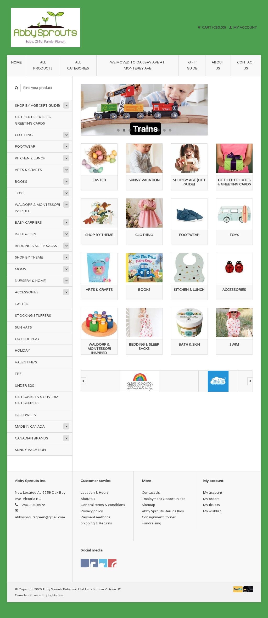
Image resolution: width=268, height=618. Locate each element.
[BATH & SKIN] (189, 322)
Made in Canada (30, 426)
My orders (211, 499)
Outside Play (27, 339)
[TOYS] (234, 213)
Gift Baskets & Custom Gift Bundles (36, 400)
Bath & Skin (25, 234)
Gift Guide (192, 65)
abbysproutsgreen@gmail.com (40, 517)
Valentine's (26, 362)
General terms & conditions (103, 505)
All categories (78, 65)
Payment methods (95, 517)
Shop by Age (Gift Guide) (37, 105)
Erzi (19, 374)
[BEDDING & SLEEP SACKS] (144, 322)
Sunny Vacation (30, 450)
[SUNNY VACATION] (144, 158)
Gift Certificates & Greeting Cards (33, 120)
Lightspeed (56, 595)
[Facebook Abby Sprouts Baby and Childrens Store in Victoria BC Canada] (85, 563)
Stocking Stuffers (33, 315)
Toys (20, 193)
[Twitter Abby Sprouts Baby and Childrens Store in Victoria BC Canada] (94, 563)
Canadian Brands (31, 438)
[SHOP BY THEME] (99, 213)
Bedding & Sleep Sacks (36, 246)
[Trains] (144, 109)
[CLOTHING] (144, 213)
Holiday (22, 350)
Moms (20, 269)
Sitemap (148, 505)
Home (16, 62)
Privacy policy (92, 511)
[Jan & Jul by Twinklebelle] (218, 381)
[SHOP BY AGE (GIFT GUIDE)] (189, 158)
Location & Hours (95, 492)
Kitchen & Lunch (30, 158)
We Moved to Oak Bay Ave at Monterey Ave (137, 65)
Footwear (25, 146)
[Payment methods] (238, 589)
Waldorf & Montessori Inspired (37, 207)
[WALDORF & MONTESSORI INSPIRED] (99, 322)
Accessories (26, 292)
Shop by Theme (29, 257)
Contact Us (245, 65)
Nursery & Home (30, 280)
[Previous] (83, 381)
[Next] (250, 381)
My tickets (211, 505)
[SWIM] (234, 322)
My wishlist (212, 511)
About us (218, 65)
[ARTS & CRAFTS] (99, 267)
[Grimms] (139, 381)
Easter (21, 304)
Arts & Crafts (28, 170)
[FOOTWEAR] (189, 213)
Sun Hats (23, 327)
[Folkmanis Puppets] (100, 381)
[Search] (17, 88)
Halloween (25, 415)
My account (245, 27)
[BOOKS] (144, 267)
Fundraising (151, 523)
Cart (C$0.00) (214, 27)
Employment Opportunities (164, 499)
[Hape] (179, 381)
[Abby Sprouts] (77, 27)
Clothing (24, 135)
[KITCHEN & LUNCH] (189, 267)
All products (43, 65)
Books (21, 181)
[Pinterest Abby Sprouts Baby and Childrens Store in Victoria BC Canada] (103, 563)
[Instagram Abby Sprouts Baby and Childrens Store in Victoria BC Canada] (112, 563)
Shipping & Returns (96, 523)
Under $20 (24, 385)
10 (170, 130)
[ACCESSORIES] (234, 267)
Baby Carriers (28, 222)
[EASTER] (99, 158)
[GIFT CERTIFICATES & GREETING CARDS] (234, 158)
